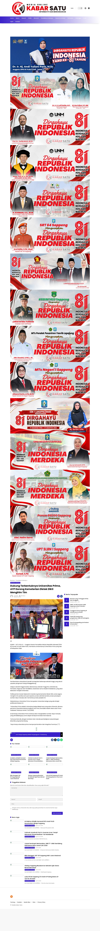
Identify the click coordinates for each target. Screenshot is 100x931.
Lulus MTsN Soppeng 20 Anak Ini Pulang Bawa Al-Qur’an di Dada (54, 777)
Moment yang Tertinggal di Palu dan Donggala (79, 599)
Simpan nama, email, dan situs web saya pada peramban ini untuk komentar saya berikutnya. (34, 808)
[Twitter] (55, 740)
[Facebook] (52, 740)
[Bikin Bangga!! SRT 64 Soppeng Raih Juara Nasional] (18, 768)
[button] (81, 8)
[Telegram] (58, 740)
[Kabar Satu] (39, 8)
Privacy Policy (41, 902)
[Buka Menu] (89, 8)
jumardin (16, 595)
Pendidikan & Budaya (15, 582)
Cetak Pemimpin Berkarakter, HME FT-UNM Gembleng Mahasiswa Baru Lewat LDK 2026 (54, 759)
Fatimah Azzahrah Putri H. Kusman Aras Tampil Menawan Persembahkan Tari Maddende (35, 759)
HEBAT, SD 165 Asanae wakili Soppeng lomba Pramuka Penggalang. (78, 605)
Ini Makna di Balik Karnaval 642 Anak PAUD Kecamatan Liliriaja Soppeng (18, 759)
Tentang (12, 902)
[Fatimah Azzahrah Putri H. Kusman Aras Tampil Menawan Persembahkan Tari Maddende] (36, 751)
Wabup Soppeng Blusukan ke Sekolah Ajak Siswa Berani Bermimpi (36, 777)
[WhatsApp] (61, 740)
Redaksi (19, 902)
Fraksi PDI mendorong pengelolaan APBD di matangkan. (79, 617)
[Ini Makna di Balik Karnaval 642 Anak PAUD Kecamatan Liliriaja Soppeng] (18, 751)
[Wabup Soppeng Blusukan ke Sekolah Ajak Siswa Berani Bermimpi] (36, 768)
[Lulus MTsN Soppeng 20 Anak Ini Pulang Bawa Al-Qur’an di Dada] (54, 768)
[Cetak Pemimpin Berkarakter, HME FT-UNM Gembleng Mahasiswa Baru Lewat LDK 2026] (54, 751)
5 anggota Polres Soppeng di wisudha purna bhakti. (78, 611)
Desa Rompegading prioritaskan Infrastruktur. (79, 623)
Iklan (34, 902)
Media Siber (27, 902)
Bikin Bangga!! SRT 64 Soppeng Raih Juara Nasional (15, 777)
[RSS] (11, 896)
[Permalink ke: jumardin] (12, 596)
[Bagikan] (61, 596)
